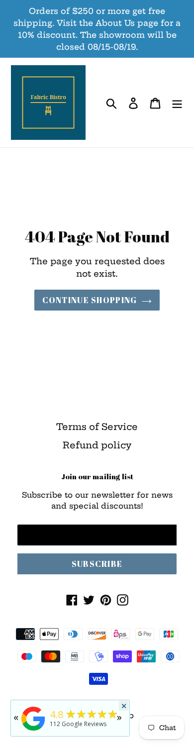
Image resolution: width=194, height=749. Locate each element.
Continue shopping (89, 300)
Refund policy (97, 445)
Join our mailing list (97, 476)
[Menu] (177, 102)
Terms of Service (97, 426)
